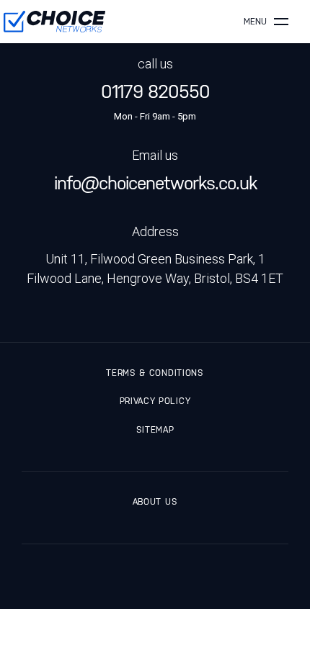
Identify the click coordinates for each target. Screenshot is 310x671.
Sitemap (155, 430)
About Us (155, 502)
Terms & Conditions (154, 373)
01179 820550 (155, 91)
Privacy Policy (155, 401)
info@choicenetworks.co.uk (155, 183)
